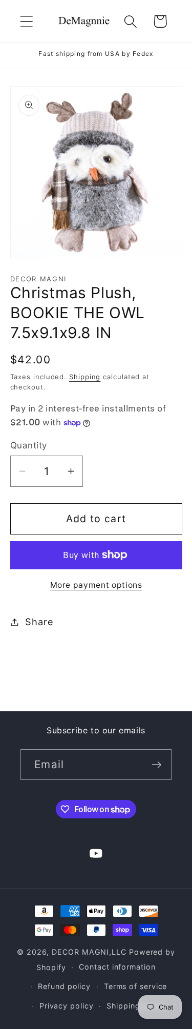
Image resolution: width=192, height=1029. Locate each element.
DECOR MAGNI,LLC (89, 952)
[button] (26, 21)
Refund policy (64, 986)
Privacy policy (66, 1005)
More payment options (96, 585)
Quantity (28, 445)
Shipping (84, 377)
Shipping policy (136, 1005)
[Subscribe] (156, 764)
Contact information (117, 966)
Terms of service (135, 986)
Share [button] (39, 621)
